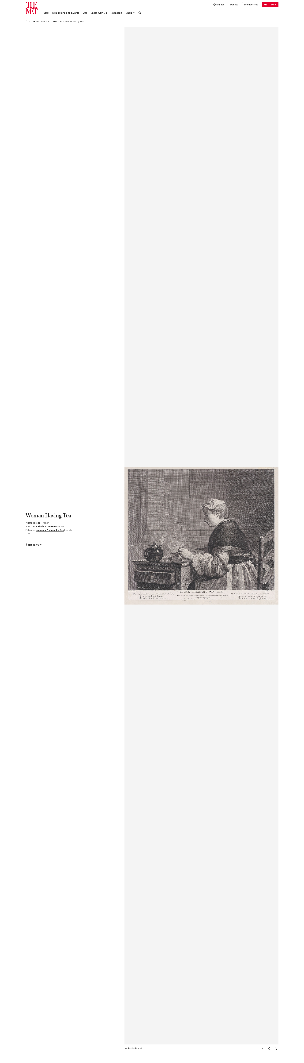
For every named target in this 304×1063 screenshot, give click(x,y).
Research (116, 12)
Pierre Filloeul (33, 522)
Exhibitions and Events (65, 12)
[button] (201, 536)
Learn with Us (99, 12)
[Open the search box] (140, 13)
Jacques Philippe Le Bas (50, 530)
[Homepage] (32, 8)
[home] (27, 21)
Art (85, 12)
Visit (46, 12)
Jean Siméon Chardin (43, 526)
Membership (251, 4)
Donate (234, 4)
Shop (129, 12)
